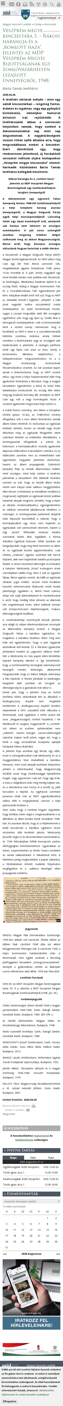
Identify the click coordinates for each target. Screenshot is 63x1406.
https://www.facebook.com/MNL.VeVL (18, 4)
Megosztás (9, 1114)
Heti (33, 1158)
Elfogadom (9, 1401)
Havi (51, 1158)
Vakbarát (38, 4)
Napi (13, 1158)
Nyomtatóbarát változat (16, 1105)
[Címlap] (12, 12)
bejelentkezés (24, 1139)
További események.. (14, 1206)
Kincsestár (50, 24)
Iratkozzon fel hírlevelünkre (11, 4)
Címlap (38, 24)
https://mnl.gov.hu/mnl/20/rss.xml (31, 4)
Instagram (25, 4)
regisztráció (41, 1135)
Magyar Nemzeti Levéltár (17, 24)
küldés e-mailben (14, 1109)
